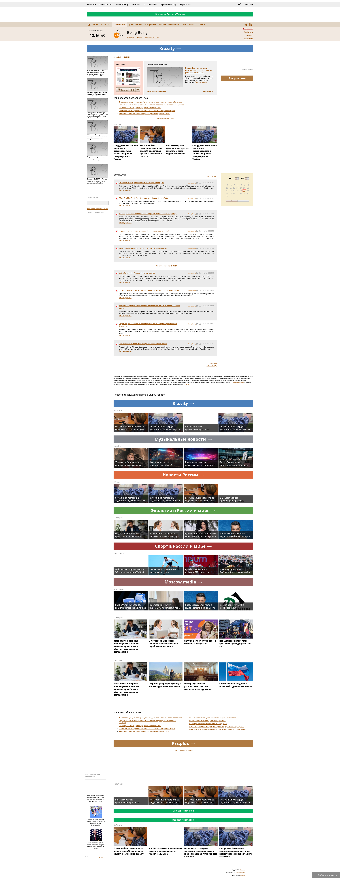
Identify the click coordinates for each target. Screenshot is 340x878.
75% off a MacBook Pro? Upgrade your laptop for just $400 (143, 198)
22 (244, 191)
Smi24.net (118, 784)
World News (188, 24)
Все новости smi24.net (183, 820)
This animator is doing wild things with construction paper (143, 344)
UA (101, 24)
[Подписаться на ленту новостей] (250, 24)
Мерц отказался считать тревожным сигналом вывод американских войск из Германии (151, 105)
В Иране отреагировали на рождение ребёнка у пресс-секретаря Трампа (216, 727)
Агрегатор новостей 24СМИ (97, 209)
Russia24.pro (248, 32)
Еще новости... (208, 91)
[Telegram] (245, 24)
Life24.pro (249, 35)
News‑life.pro (105, 4)
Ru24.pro (91, 4)
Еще (201, 24)
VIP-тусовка (150, 24)
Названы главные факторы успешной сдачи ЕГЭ (207, 721)
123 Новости (119, 24)
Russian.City (248, 38)
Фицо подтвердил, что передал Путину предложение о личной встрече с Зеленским (150, 102)
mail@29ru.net (240, 872)
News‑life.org (122, 4)
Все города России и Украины (170, 14)
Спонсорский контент (183, 811)
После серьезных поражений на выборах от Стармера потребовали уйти (147, 111)
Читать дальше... (201, 82)
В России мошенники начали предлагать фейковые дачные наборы (144, 114)
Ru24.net (118, 124)
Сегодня (130, 38)
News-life (118, 660)
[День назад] (231, 201)
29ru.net (136, 4)
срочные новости (238, 382)
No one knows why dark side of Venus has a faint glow (141, 183)
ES (108, 24)
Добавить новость (152, 38)
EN (94, 24)
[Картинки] (132, 89)
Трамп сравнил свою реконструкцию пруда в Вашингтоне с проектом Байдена (218, 730)
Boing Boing (118, 57)
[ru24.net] (118, 34)
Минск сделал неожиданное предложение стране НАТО (140, 108)
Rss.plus (117, 446)
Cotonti (242, 875)
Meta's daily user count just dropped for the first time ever (143, 248)
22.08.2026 (127, 57)
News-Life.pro (248, 29)
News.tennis (119, 553)
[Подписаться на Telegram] (239, 4)
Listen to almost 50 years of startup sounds (137, 273)
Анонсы (162, 24)
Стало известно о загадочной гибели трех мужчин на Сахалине (213, 718)
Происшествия (135, 24)
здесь (187, 384)
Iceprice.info (185, 4)
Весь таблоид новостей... (157, 91)
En (200, 183)
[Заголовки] (137, 89)
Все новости (174, 24)
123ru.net (248, 4)
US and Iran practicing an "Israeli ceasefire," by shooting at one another (149, 290)
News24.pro (119, 589)
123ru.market (150, 4)
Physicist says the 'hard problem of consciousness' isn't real (144, 231)
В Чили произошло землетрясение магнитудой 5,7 (208, 724)
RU (97, 24)
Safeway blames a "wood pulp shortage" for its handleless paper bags (148, 213)
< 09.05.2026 (213, 363)
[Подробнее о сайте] (128, 76)
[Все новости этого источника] (197, 183)
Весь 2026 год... (212, 176)
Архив (139, 38)
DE (105, 24)
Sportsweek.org (168, 4)
